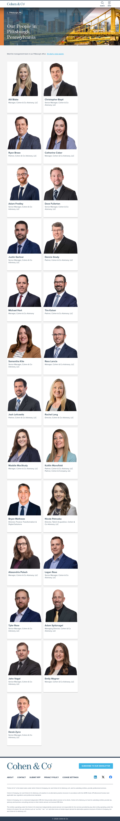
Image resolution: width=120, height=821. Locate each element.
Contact (21, 777)
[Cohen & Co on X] (103, 777)
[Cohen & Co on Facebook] (110, 777)
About (10, 777)
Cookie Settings (70, 777)
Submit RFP (35, 777)
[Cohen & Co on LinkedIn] (95, 777)
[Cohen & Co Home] (16, 4)
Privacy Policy (51, 777)
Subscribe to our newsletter (96, 766)
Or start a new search (55, 54)
